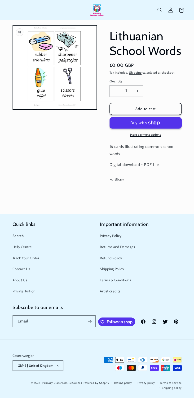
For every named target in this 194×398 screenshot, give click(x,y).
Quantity (116, 81)
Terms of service (171, 383)
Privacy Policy (111, 236)
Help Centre (22, 247)
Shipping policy (171, 387)
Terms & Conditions (115, 280)
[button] (10, 10)
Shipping (135, 72)
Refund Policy (111, 258)
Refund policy (123, 383)
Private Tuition (24, 291)
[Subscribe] (89, 321)
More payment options (145, 134)
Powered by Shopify (96, 383)
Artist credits (110, 291)
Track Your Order (26, 258)
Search (18, 236)
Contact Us (21, 269)
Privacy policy (146, 383)
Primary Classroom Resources (62, 383)
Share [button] (120, 180)
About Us (20, 280)
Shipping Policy (112, 269)
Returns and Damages (117, 247)
